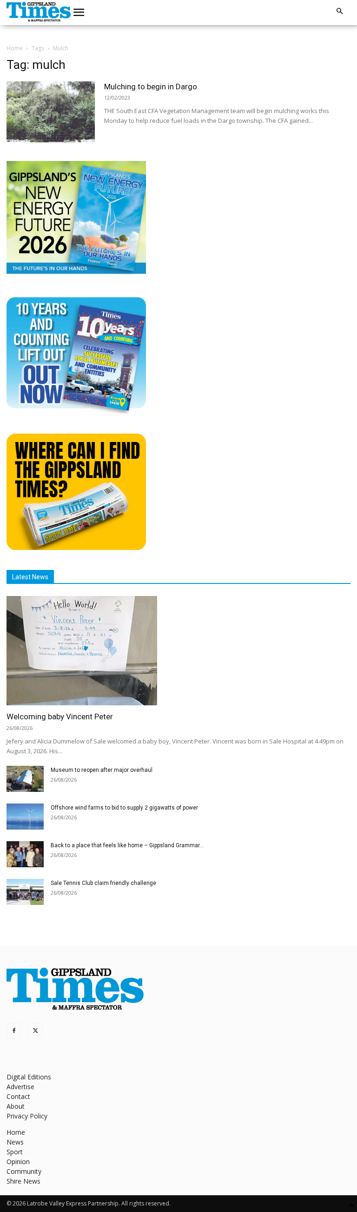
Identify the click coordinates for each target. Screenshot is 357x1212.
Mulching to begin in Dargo (150, 86)
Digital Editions (29, 1076)
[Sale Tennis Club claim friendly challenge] (25, 892)
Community (24, 1171)
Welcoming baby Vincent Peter (60, 716)
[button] (79, 12)
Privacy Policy (27, 1116)
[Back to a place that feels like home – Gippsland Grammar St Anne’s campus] (25, 854)
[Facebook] (14, 1031)
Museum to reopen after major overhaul (101, 770)
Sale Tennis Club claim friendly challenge (103, 883)
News (15, 1142)
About (16, 1106)
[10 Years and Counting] (76, 411)
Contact (18, 1096)
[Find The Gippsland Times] (76, 547)
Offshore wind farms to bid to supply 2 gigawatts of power (124, 807)
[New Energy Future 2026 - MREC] (76, 274)
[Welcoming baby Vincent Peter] (178, 650)
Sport (15, 1151)
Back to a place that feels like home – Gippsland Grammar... (127, 845)
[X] (35, 1031)
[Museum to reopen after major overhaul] (25, 779)
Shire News (23, 1181)
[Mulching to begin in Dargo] (51, 111)
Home (15, 48)
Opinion (18, 1161)
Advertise (20, 1086)
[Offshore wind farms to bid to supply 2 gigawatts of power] (25, 817)
